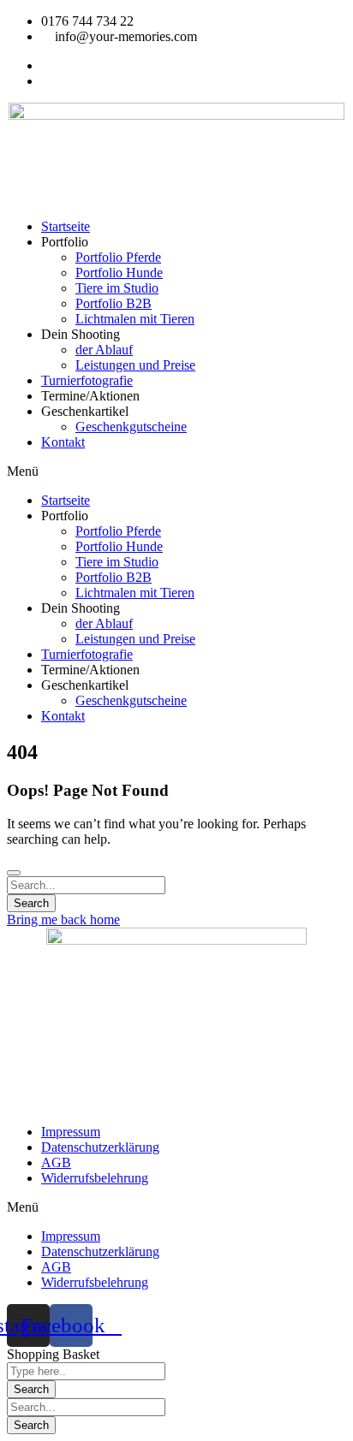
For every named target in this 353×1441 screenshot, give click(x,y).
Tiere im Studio (117, 288)
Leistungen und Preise (135, 365)
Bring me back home (63, 919)
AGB (56, 1162)
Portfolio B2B (113, 303)
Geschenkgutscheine (131, 426)
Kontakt (63, 442)
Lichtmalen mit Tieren (134, 318)
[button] (176, 471)
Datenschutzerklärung (100, 1147)
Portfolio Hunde (119, 272)
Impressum (70, 1131)
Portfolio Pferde (118, 257)
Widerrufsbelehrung (94, 1178)
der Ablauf (104, 349)
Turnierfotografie (87, 380)
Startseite (65, 226)
